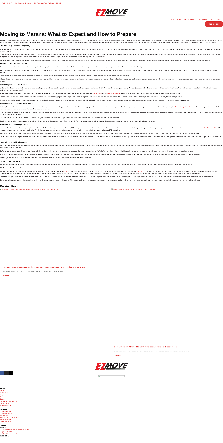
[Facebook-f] (2, 373)
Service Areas (202, 19)
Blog (211, 19)
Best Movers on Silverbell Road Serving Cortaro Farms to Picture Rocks (146, 347)
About (179, 19)
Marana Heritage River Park (183, 107)
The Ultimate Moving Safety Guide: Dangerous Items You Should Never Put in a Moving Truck (44, 267)
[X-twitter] (11, 373)
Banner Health (97, 93)
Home (172, 19)
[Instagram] (6, 373)
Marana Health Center (114, 93)
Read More (6, 275)
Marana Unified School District (206, 128)
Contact (218, 19)
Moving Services (189, 19)
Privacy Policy (4, 439)
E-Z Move (66, 171)
